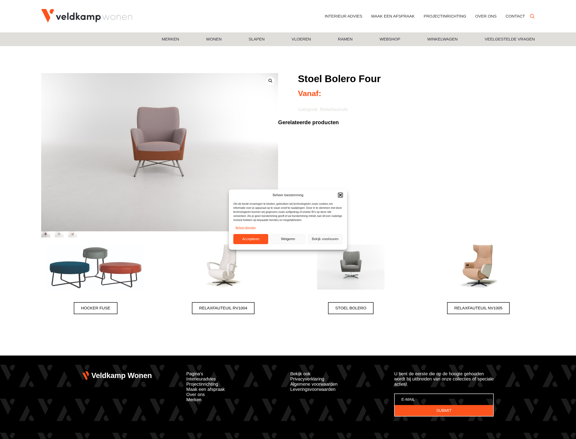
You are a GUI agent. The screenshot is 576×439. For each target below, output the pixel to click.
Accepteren (250, 239)
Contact (515, 16)
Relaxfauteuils (334, 109)
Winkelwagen (442, 39)
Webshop (390, 39)
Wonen (214, 39)
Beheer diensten (246, 227)
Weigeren (288, 239)
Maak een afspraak (393, 16)
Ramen (345, 39)
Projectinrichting (445, 16)
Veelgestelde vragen (510, 39)
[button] (340, 195)
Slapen (257, 39)
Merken (170, 39)
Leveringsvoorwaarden (312, 389)
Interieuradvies (201, 378)
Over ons (486, 16)
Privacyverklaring (307, 378)
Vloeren (301, 39)
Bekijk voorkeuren (325, 239)
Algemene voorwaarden (314, 384)
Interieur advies (343, 16)
